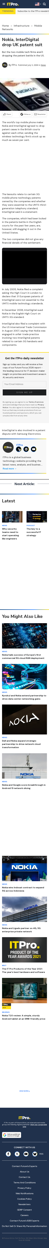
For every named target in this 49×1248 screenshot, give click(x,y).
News (43, 65)
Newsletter (41, 114)
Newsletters (24, 1204)
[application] (24, 263)
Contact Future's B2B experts (24, 1220)
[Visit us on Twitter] (17, 1154)
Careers (24, 1215)
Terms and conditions (24, 1182)
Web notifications (24, 1193)
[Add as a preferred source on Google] (11, 1135)
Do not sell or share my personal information (24, 1226)
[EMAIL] (34, 449)
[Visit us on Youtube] (26, 1154)
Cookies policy (24, 1198)
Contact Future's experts (24, 1166)
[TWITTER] (19, 449)
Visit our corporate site (35, 1125)
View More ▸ (24, 1091)
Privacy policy (24, 1188)
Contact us (24, 1177)
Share (9, 114)
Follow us (27, 114)
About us (24, 1171)
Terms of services (36, 402)
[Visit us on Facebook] (8, 1154)
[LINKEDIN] (27, 449)
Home (5, 25)
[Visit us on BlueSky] (33, 1154)
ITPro (14, 64)
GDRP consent (24, 1209)
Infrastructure (21, 25)
